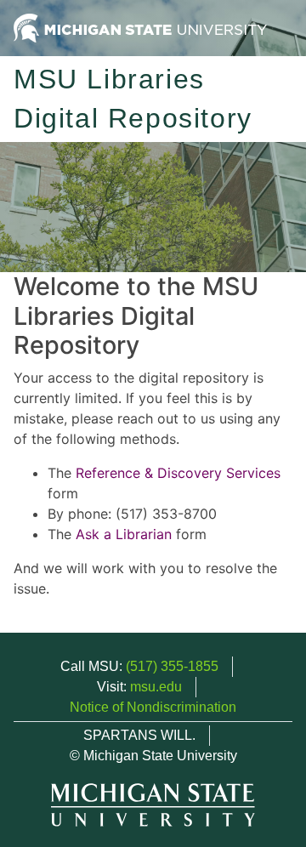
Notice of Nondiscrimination (153, 707)
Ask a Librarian (124, 534)
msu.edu (156, 686)
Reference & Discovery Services (178, 472)
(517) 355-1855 (172, 666)
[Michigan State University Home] (140, 27)
